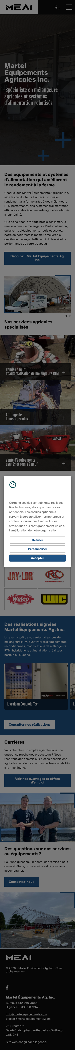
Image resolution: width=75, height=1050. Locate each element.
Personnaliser (37, 549)
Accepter (37, 558)
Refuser (37, 540)
